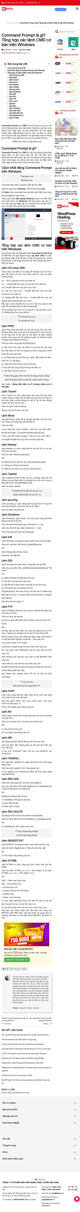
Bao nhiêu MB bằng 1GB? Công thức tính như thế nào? (66, 141)
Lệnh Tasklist (14, 87)
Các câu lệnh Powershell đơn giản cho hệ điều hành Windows (25, 1035)
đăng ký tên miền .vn (17, 960)
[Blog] (73, 42)
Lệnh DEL (12, 96)
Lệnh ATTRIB (14, 118)
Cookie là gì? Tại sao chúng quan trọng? (17, 1075)
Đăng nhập (60, 9)
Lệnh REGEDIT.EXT (16, 115)
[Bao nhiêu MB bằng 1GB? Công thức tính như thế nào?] (66, 127)
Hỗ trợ (5, 1152)
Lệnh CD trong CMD (16, 75)
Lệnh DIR (12, 94)
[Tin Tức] (60, 42)
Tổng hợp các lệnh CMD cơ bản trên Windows (24, 73)
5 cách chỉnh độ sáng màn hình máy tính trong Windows (23, 1044)
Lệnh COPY (13, 101)
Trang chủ (10, 23)
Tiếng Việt (41, 1179)
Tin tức (60, 49)
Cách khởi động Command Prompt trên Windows (26, 70)
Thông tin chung (9, 1145)
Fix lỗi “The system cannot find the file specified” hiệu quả (24, 1053)
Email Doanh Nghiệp (10, 1123)
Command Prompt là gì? (16, 68)
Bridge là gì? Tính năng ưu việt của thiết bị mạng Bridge (23, 1058)
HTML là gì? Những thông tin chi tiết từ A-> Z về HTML (66, 155)
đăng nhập (12, 1093)
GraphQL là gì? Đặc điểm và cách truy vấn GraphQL (66, 182)
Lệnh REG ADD (14, 111)
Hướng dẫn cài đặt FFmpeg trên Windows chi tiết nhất (22, 1063)
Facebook (22, 1008)
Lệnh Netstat (14, 85)
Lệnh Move (13, 82)
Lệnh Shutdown (15, 92)
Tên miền (6, 1139)
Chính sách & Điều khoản (12, 1159)
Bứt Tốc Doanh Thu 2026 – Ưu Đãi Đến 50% (20, 3)
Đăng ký (74, 63)
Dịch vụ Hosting (8, 1103)
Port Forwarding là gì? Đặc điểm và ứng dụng (19, 1039)
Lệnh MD (12, 106)
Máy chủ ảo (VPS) (9, 1109)
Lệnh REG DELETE (16, 113)
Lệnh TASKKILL (15, 108)
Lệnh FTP (12, 99)
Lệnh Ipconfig (14, 89)
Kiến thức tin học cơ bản (15, 969)
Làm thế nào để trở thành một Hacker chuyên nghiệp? (66, 170)
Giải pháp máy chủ (10, 1116)
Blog (17, 23)
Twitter (29, 1008)
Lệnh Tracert (14, 80)
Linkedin (36, 1008)
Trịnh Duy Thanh (25, 50)
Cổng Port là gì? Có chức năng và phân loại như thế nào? (66, 194)
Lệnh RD (12, 104)
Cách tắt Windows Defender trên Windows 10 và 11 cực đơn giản (26, 1049)
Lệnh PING (13, 77)
